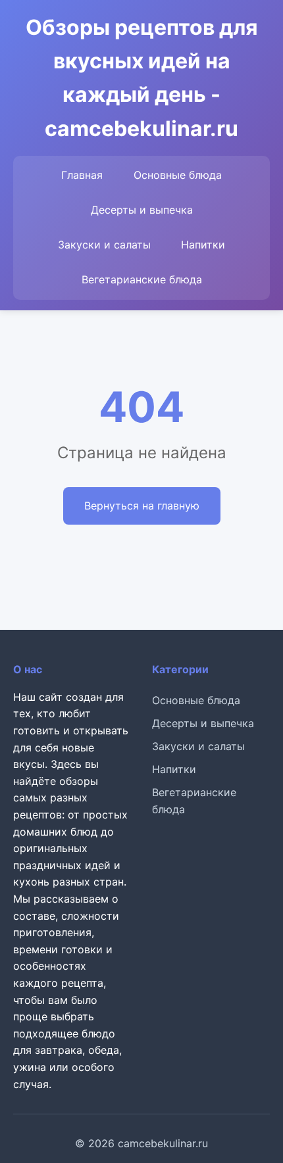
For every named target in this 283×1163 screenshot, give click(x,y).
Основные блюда (178, 174)
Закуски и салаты (104, 244)
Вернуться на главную (141, 505)
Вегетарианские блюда (142, 279)
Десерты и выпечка (142, 209)
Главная (82, 174)
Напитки (203, 244)
